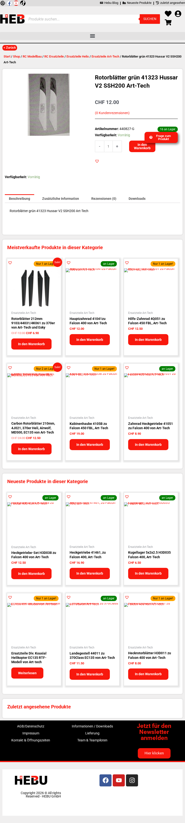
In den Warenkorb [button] (31, 344)
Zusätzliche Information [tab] (60, 199)
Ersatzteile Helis (77, 56)
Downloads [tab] (137, 199)
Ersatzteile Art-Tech (105, 56)
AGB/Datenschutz (30, 726)
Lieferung (92, 733)
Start (7, 56)
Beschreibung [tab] (19, 199)
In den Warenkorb (142, 146)
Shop (16, 56)
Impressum (30, 733)
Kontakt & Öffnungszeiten (30, 740)
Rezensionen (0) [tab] (103, 199)
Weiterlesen (27, 673)
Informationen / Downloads (92, 726)
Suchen (149, 19)
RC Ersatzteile (54, 56)
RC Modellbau (32, 56)
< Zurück (10, 47)
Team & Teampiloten (92, 740)
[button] (92, 36)
